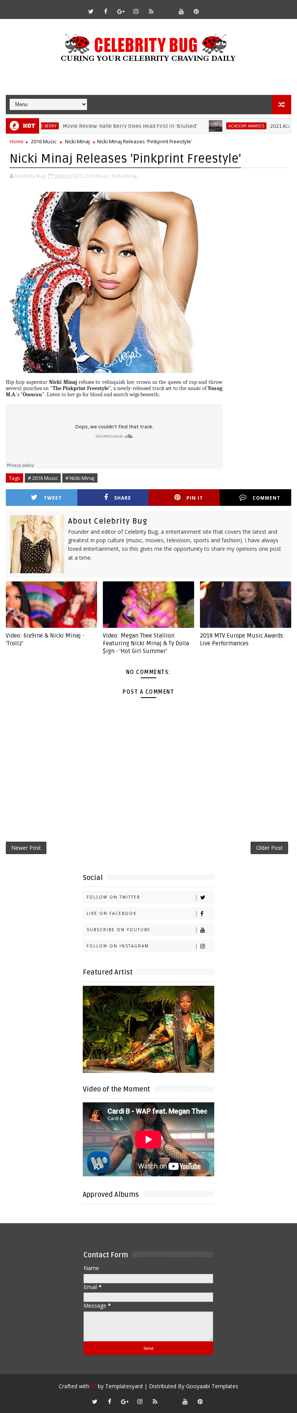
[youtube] (181, 11)
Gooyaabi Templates (212, 1386)
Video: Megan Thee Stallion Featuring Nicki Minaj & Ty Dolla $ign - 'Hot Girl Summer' (146, 643)
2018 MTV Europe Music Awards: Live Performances (242, 639)
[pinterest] (196, 11)
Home (17, 141)
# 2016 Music (43, 477)
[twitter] (91, 11)
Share (122, 498)
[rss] (151, 11)
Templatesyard (124, 1386)
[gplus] (121, 11)
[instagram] (136, 11)
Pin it (194, 498)
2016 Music (43, 141)
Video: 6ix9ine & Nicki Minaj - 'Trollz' (45, 639)
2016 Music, (97, 175)
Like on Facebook (112, 913)
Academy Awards (222, 126)
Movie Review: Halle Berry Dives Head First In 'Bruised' (106, 126)
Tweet (53, 498)
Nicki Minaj (77, 141)
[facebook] (106, 11)
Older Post (269, 847)
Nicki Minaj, (125, 175)
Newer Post (26, 847)
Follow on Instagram (118, 946)
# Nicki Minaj (79, 477)
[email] (166, 8)
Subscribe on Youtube (118, 929)
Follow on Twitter (113, 897)
